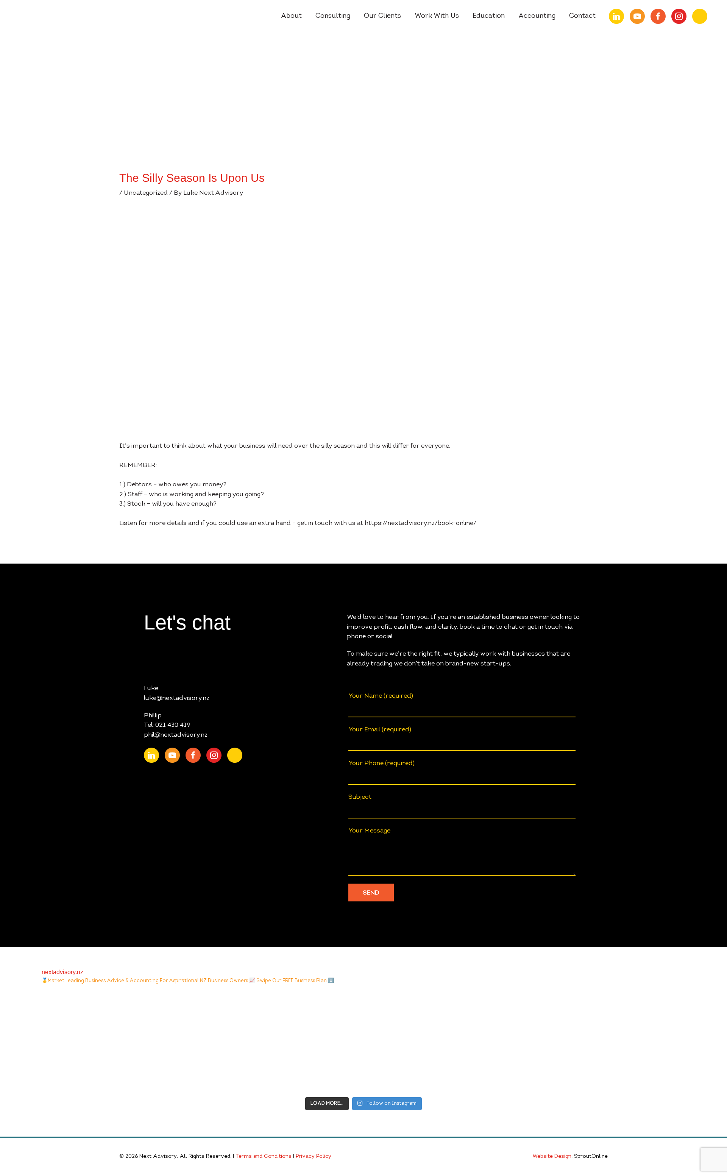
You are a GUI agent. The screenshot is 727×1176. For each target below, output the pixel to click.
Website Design (551, 1156)
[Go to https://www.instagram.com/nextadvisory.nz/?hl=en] (678, 16)
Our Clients (382, 16)
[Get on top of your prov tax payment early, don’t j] (276, 1043)
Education (489, 16)
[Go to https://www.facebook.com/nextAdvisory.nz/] (658, 16)
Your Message (369, 831)
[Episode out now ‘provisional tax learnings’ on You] (101, 1043)
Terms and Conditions (264, 1156)
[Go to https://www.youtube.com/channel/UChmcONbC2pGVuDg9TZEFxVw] (637, 16)
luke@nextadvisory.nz (176, 698)
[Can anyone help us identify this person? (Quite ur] (626, 1043)
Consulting (332, 16)
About (291, 16)
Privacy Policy (313, 1156)
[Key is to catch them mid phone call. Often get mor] (451, 1043)
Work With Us (437, 16)
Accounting (536, 16)
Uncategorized (146, 193)
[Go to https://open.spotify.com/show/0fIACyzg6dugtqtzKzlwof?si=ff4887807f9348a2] (699, 16)
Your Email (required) (379, 729)
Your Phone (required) (381, 763)
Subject (359, 797)
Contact (582, 16)
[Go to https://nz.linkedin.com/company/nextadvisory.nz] (616, 16)
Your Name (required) (380, 696)
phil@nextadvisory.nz (175, 735)
